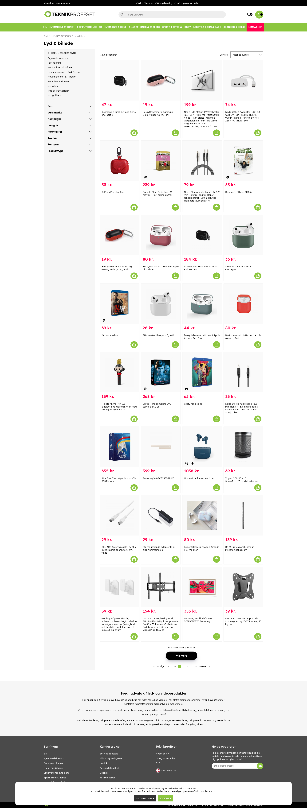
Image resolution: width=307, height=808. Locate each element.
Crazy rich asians (193, 403)
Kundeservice (63, 3)
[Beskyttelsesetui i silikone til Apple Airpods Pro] (160, 235)
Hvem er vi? (162, 753)
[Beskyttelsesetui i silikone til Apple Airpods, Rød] (243, 304)
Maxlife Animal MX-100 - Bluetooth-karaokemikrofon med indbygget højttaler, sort (119, 406)
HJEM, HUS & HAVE (53, 768)
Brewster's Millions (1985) (238, 192)
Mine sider (49, 3)
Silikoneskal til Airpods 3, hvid (158, 335)
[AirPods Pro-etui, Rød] (119, 161)
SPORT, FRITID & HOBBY (55, 777)
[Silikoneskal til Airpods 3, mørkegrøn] (243, 235)
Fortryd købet (107, 777)
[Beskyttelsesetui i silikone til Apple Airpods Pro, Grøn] (202, 304)
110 (195, 666)
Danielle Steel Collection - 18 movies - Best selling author (157, 193)
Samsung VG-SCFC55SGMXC (158, 478)
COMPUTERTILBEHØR (53, 763)
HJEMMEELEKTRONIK (61, 36)
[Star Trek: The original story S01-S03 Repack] (119, 447)
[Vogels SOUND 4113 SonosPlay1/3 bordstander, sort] (243, 447)
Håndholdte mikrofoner (60, 67)
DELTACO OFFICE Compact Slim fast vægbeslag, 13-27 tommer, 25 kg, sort (243, 621)
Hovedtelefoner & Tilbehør (62, 76)
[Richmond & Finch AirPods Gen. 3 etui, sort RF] (119, 80)
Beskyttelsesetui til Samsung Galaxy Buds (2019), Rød (117, 268)
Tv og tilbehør (55, 95)
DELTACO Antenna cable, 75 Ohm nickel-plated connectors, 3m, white (119, 550)
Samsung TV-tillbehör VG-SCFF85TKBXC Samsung (198, 620)
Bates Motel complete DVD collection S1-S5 (157, 405)
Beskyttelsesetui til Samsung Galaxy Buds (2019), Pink (158, 113)
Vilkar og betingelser (111, 758)
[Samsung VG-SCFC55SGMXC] (160, 447)
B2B (158, 763)
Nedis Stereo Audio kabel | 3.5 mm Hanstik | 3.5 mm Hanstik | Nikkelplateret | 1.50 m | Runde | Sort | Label (241, 408)
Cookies (104, 772)
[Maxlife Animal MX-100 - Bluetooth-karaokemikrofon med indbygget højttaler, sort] (119, 372)
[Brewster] (243, 161)
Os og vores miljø (165, 758)
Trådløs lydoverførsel (59, 90)
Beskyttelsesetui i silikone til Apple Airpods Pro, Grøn (202, 337)
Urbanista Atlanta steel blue (198, 478)
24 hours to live (110, 335)
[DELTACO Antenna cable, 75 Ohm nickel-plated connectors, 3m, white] (119, 515)
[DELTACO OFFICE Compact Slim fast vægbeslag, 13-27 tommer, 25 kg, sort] (243, 587)
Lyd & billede (79, 36)
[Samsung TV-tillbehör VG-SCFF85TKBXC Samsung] (202, 587)
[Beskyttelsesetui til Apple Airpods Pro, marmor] (202, 515)
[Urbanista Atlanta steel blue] (202, 447)
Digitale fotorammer (58, 58)
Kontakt (104, 763)
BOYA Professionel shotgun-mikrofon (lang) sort (240, 548)
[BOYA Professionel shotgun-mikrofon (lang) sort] (243, 515)
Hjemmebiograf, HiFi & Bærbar (64, 72)
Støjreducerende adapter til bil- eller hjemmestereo (159, 548)
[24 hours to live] (119, 304)
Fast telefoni (54, 62)
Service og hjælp (109, 753)
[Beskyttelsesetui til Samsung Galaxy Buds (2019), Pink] (160, 80)
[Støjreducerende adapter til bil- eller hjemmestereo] (160, 515)
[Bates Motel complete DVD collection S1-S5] (160, 372)
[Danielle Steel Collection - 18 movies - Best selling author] (160, 161)
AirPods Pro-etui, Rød (113, 192)
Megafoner (53, 86)
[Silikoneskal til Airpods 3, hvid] (160, 304)
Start (46, 36)
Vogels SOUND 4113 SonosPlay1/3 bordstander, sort (242, 480)
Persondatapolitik (109, 768)
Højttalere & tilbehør (58, 81)
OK (260, 766)
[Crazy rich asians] (202, 372)
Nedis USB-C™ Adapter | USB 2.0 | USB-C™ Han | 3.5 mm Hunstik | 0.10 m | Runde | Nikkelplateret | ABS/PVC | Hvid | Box (243, 116)
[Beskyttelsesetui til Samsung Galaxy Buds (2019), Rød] (119, 235)
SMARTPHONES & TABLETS (56, 772)
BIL (45, 753)
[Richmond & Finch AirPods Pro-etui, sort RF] (202, 235)
